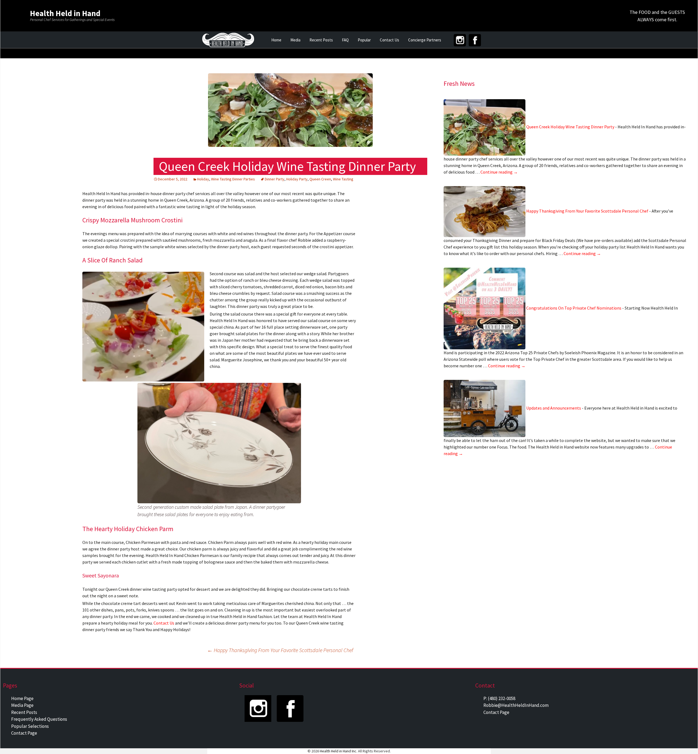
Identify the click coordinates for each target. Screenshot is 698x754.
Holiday (203, 179)
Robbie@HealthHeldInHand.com (516, 705)
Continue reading (499, 172)
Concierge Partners (424, 40)
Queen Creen (320, 179)
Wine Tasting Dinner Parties (233, 179)
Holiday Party (297, 179)
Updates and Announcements (553, 408)
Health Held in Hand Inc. (338, 751)
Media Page (22, 705)
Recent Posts (321, 40)
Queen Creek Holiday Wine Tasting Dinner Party (570, 127)
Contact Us (389, 40)
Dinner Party (274, 179)
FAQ (345, 40)
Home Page (22, 698)
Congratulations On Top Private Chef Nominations (573, 308)
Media (295, 40)
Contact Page (24, 733)
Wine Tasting (343, 179)
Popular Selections (30, 726)
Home (276, 40)
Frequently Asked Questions (39, 719)
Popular (364, 40)
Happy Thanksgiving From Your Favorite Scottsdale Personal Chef (587, 211)
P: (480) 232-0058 (499, 698)
